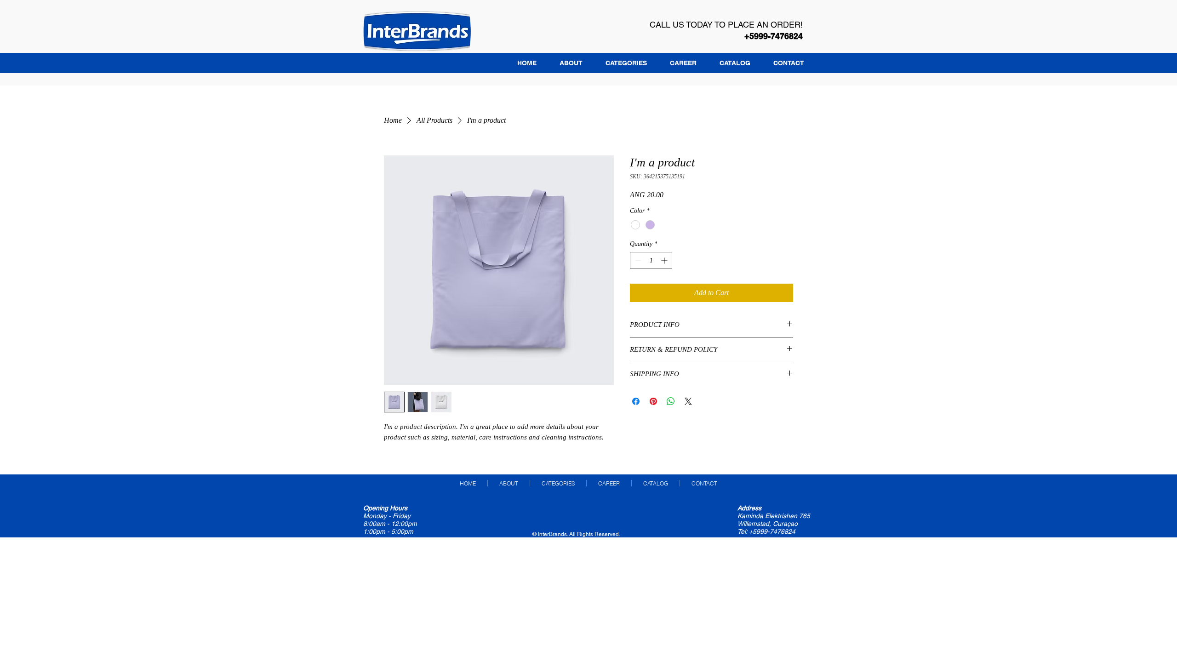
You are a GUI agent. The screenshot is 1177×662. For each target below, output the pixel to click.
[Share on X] (688, 401)
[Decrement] (637, 260)
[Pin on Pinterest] (653, 401)
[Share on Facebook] (635, 401)
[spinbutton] (651, 260)
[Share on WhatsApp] (670, 401)
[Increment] (665, 260)
